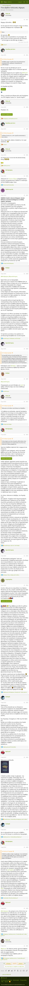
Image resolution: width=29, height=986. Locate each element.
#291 (27, 401)
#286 (27, 176)
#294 (27, 585)
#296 (27, 757)
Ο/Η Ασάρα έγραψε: (6, 353)
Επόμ (20, 963)
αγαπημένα (10, 870)
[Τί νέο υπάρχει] (24, 1)
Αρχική (6, 981)
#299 (27, 908)
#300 (27, 946)
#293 (27, 556)
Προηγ (8, 963)
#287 (27, 195)
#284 (27, 129)
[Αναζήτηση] (27, 1)
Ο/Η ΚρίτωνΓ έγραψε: (7, 851)
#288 (27, 273)
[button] (1, 2)
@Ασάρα (13, 366)
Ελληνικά (4, 978)
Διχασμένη (8, 579)
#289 (27, 348)
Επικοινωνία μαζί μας (6, 980)
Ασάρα (7, 268)
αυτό (22, 385)
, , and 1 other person (15, 692)
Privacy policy (23, 980)
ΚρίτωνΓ (8, 751)
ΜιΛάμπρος (8, 170)
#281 (27, 19)
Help (2, 981)
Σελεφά (7, 696)
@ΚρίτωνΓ (4, 948)
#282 (27, 55)
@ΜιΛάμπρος (4, 276)
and (10, 118)
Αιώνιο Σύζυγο (13, 178)
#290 (27, 379)
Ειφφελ (3, 10)
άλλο (2, 888)
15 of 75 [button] (14, 963)
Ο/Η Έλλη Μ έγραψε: (7, 59)
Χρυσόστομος (9, 343)
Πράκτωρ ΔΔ (9, 189)
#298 (27, 847)
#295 (27, 702)
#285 (27, 155)
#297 (27, 829)
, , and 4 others (11, 575)
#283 (27, 107)
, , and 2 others (15, 819)
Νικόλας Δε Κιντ (10, 49)
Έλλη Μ (7, 13)
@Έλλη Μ (24, 73)
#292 (27, 434)
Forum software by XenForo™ (13, 984)
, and (11, 338)
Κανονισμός (16, 980)
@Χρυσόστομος (13, 276)
